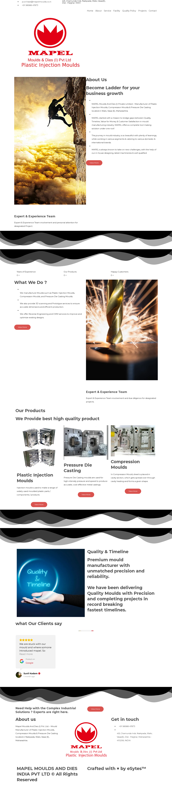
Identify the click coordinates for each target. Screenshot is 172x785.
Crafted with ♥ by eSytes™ (116, 768)
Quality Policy (129, 11)
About (98, 11)
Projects (142, 11)
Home (90, 11)
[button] (86, 680)
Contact (153, 11)
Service (107, 11)
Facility (116, 11)
